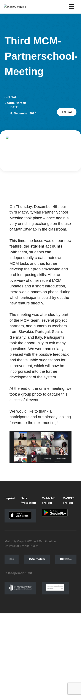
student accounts (46, 246)
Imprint (10, 498)
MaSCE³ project (68, 500)
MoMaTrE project (48, 500)
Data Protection (28, 500)
